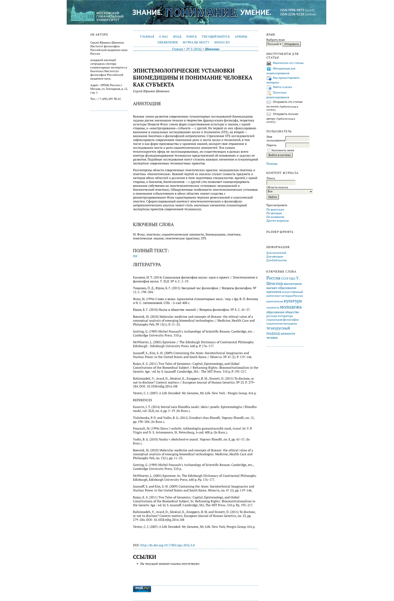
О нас (163, 36)
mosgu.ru (222, 42)
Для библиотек (276, 260)
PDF (135, 256)
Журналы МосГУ (196, 42)
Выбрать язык (275, 40)
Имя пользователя (276, 138)
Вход (177, 36)
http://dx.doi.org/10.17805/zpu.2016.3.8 (167, 545)
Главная (147, 36)
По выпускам (275, 209)
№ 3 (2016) (194, 49)
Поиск (191, 36)
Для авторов (274, 256)
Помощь (272, 163)
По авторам (274, 213)
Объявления (168, 42)
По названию (275, 217)
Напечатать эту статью (288, 63)
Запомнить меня (282, 150)
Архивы (241, 36)
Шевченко (212, 49)
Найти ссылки (282, 87)
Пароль (271, 145)
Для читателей (276, 253)
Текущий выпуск (216, 36)
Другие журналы (277, 220)
